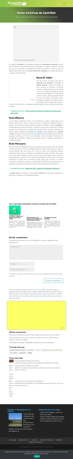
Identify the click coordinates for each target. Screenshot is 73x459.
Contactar (34, 440)
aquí (14, 298)
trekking (30, 353)
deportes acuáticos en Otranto (17, 350)
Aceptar (37, 456)
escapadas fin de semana (28, 17)
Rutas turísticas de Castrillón (37, 289)
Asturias (17, 17)
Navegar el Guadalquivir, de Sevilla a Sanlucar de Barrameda (36, 342)
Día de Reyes (30, 350)
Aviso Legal (12, 440)
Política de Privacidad (46, 440)
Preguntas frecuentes (35, 442)
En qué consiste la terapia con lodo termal (27, 361)
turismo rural (44, 17)
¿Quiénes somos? (23, 440)
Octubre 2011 (22, 353)
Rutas (38, 17)
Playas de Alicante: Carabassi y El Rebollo (27, 366)
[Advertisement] (22, 87)
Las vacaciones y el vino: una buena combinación (29, 381)
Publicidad (33, 99)
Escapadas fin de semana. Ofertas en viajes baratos (47, 296)
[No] (71, 454)
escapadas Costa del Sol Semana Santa (52, 350)
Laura (10, 337)
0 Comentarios (53, 17)
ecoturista (38, 350)
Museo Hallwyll (13, 353)
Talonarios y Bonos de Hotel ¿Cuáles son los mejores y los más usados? (39, 335)
